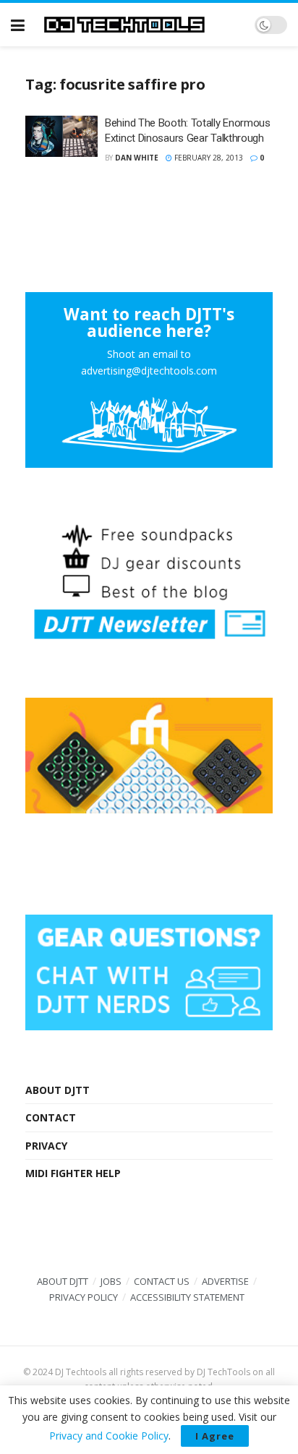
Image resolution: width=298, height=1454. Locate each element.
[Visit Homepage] (139, 25)
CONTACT (50, 1117)
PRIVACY (46, 1145)
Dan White (136, 158)
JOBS (111, 1281)
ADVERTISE (225, 1281)
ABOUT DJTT (57, 1090)
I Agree (214, 1435)
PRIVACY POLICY (83, 1297)
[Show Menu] (18, 24)
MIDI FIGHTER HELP (73, 1173)
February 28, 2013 (207, 158)
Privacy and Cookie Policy (109, 1435)
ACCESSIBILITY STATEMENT (187, 1297)
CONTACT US (162, 1281)
